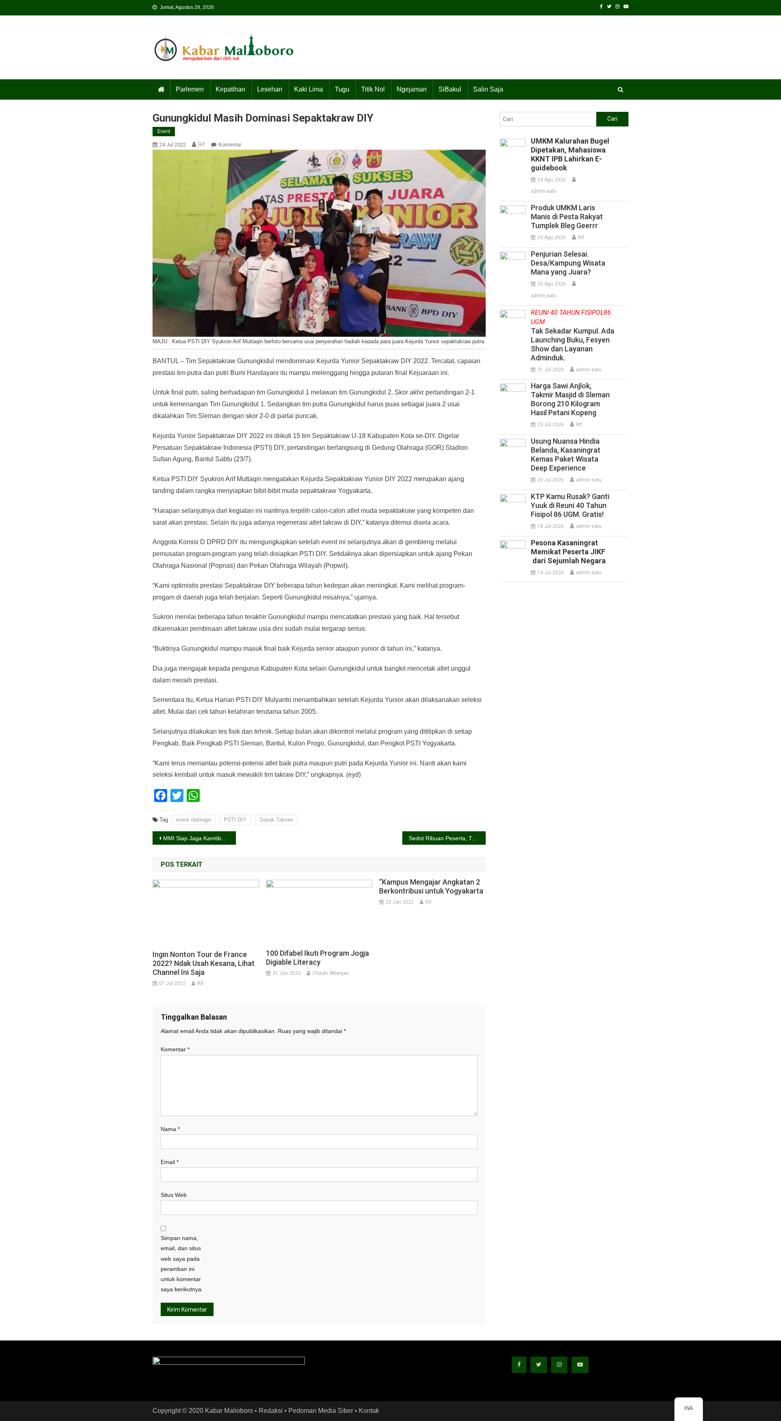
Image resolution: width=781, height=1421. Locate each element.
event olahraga (193, 820)
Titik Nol (373, 89)
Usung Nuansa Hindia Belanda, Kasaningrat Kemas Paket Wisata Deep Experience (565, 454)
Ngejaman (412, 89)
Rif (201, 144)
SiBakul (449, 89)
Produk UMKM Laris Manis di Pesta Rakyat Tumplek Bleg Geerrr (567, 216)
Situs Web (174, 1195)
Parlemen (190, 89)
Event (163, 131)
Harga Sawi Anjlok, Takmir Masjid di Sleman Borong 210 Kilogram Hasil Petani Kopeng (570, 399)
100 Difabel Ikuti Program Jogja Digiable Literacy (317, 957)
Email (170, 1162)
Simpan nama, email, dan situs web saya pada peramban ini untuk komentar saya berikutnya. (182, 1263)
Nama (170, 1129)
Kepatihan (230, 89)
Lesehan (269, 89)
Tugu (342, 89)
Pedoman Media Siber (320, 1410)
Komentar (229, 145)
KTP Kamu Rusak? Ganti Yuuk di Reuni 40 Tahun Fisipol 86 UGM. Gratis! (570, 505)
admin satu (543, 191)
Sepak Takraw (276, 820)
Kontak (369, 1410)
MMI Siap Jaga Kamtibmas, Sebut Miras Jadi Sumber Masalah (199, 838)
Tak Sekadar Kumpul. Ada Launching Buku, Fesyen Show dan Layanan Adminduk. (572, 335)
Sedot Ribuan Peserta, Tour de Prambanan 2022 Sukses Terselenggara (447, 838)
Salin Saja (488, 89)
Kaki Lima (308, 89)
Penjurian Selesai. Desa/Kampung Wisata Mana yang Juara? (568, 263)
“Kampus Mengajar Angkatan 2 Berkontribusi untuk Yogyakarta (431, 886)
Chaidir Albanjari (330, 973)
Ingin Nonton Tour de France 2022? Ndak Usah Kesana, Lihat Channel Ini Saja (204, 963)
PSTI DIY (235, 820)
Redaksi (271, 1410)
